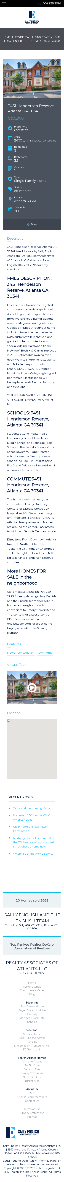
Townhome (45, 652)
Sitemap (32, 1116)
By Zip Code (32, 1065)
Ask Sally (32, 1014)
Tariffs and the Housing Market (32, 808)
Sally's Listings (32, 986)
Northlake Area (32, 1077)
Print (33, 224)
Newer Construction (20, 652)
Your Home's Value (32, 990)
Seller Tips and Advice (32, 1037)
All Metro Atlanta (32, 1061)
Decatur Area (32, 1069)
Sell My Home (32, 1034)
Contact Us (32, 1100)
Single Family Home (47, 37)
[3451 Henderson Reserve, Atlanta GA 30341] (32, 78)
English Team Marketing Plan (32, 1045)
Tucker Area (32, 1080)
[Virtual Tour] (32, 687)
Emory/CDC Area (32, 1073)
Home (6, 37)
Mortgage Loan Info (32, 1018)
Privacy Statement (32, 1113)
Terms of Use (32, 1109)
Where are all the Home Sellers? (33, 853)
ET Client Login (32, 1049)
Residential (22, 37)
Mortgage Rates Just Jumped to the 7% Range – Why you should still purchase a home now (33, 842)
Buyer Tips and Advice (32, 1010)
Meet (32, 1093)
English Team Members (32, 1097)
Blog (32, 994)
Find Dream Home (32, 1006)
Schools (32, 1022)
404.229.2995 (51, 3)
